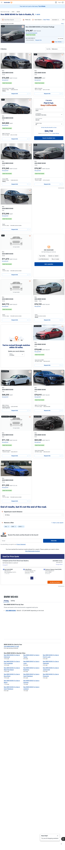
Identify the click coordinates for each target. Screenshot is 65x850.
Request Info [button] (38, 40)
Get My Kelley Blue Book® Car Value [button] (48, 127)
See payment (5, 80)
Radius (11, 353)
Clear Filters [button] (46, 19)
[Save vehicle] (23, 26)
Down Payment (39, 118)
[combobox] (11, 20)
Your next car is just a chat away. (32, 6)
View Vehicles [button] (58, 41)
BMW (13, 11)
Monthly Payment (39, 109)
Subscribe (54, 540)
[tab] (6, 600)
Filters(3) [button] (27, 19)
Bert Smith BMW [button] (30, 38)
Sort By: (48, 49)
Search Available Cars (48, 138)
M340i (18, 11)
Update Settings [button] (55, 133)
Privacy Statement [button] (21, 544)
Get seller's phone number (15, 225)
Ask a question (49, 264)
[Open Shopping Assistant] (63, 839)
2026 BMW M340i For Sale (11, 646)
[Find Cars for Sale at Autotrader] (8, 2)
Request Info (14, 93)
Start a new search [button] (58, 522)
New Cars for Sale (5, 11)
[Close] (58, 836)
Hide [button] (62, 23)
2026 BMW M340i (11, 610)
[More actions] (29, 93)
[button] (56, 2)
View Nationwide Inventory (32, 551)
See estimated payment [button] (31, 33)
